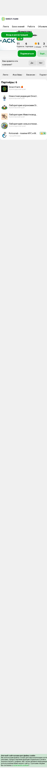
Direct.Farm (14, 87)
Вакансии (31, 75)
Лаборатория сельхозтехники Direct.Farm (23, 123)
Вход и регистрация (17, 35)
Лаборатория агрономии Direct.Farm (23, 105)
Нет (40, 63)
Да (32, 63)
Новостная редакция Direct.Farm (23, 96)
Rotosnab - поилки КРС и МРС (23, 133)
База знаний (18, 26)
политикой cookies (20, 765)
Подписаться (27, 53)
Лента (6, 26)
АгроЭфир (18, 75)
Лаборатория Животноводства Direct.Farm (23, 114)
